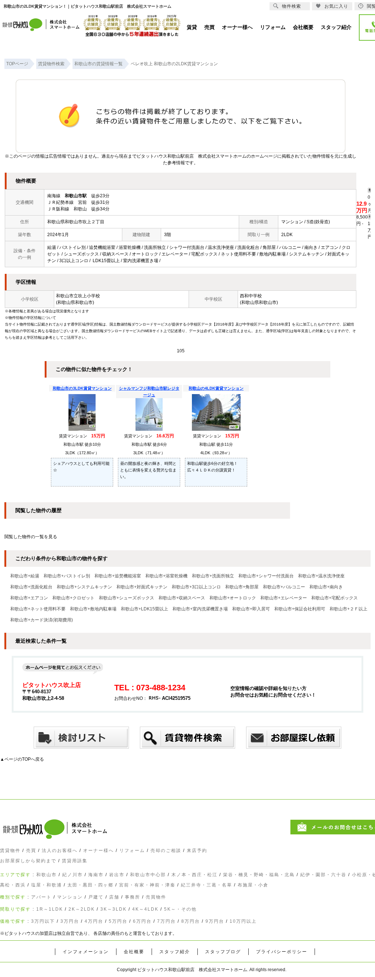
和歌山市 (46, 874)
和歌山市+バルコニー (284, 586)
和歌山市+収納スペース (182, 597)
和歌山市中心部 (148, 874)
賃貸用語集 (75, 860)
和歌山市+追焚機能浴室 (117, 576)
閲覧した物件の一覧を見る (30, 536)
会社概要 (134, 951)
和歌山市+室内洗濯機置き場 (200, 608)
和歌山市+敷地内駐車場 (93, 608)
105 (181, 350)
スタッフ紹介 (174, 951)
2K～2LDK (81, 909)
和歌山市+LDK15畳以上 (144, 608)
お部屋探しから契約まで (28, 860)
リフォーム (132, 850)
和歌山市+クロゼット (73, 597)
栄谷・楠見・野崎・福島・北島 (259, 874)
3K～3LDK (113, 909)
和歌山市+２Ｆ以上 (348, 608)
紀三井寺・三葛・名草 (206, 885)
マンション (70, 897)
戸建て (96, 897)
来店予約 (197, 850)
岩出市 (117, 874)
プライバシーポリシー (281, 951)
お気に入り (336, 6)
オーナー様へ (98, 850)
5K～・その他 (180, 909)
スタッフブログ (223, 951)
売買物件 (156, 897)
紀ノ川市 (72, 874)
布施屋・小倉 (253, 885)
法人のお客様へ (60, 850)
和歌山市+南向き (326, 586)
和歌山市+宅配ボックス (334, 597)
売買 (31, 850)
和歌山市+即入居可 (251, 608)
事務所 (132, 897)
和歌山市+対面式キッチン (141, 586)
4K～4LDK (145, 909)
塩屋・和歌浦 (46, 885)
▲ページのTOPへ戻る (22, 759)
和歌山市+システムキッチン (84, 586)
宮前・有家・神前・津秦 (147, 885)
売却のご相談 (166, 850)
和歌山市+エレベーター (283, 597)
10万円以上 (243, 921)
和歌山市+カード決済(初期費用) (41, 619)
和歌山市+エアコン (29, 597)
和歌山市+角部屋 (242, 586)
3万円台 (69, 921)
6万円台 (142, 921)
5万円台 (118, 921)
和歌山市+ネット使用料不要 (38, 608)
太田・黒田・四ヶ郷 (90, 885)
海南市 (96, 874)
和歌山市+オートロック (232, 597)
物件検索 (291, 6)
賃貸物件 (10, 850)
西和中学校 (251, 295)
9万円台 (214, 921)
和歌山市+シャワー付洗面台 (266, 576)
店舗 (114, 897)
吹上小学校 (89, 295)
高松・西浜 (13, 885)
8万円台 (190, 921)
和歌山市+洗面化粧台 (31, 586)
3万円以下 (43, 921)
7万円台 (166, 921)
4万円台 (94, 921)
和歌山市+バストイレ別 (67, 576)
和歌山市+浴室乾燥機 (166, 576)
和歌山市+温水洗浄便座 (321, 576)
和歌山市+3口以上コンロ (196, 586)
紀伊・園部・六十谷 (323, 874)
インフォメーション (86, 951)
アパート (41, 897)
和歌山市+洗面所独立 (213, 576)
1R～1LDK (49, 909)
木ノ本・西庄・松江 (194, 874)
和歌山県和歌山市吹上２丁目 (75, 221)
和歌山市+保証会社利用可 (299, 608)
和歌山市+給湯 (24, 576)
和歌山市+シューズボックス (126, 597)
